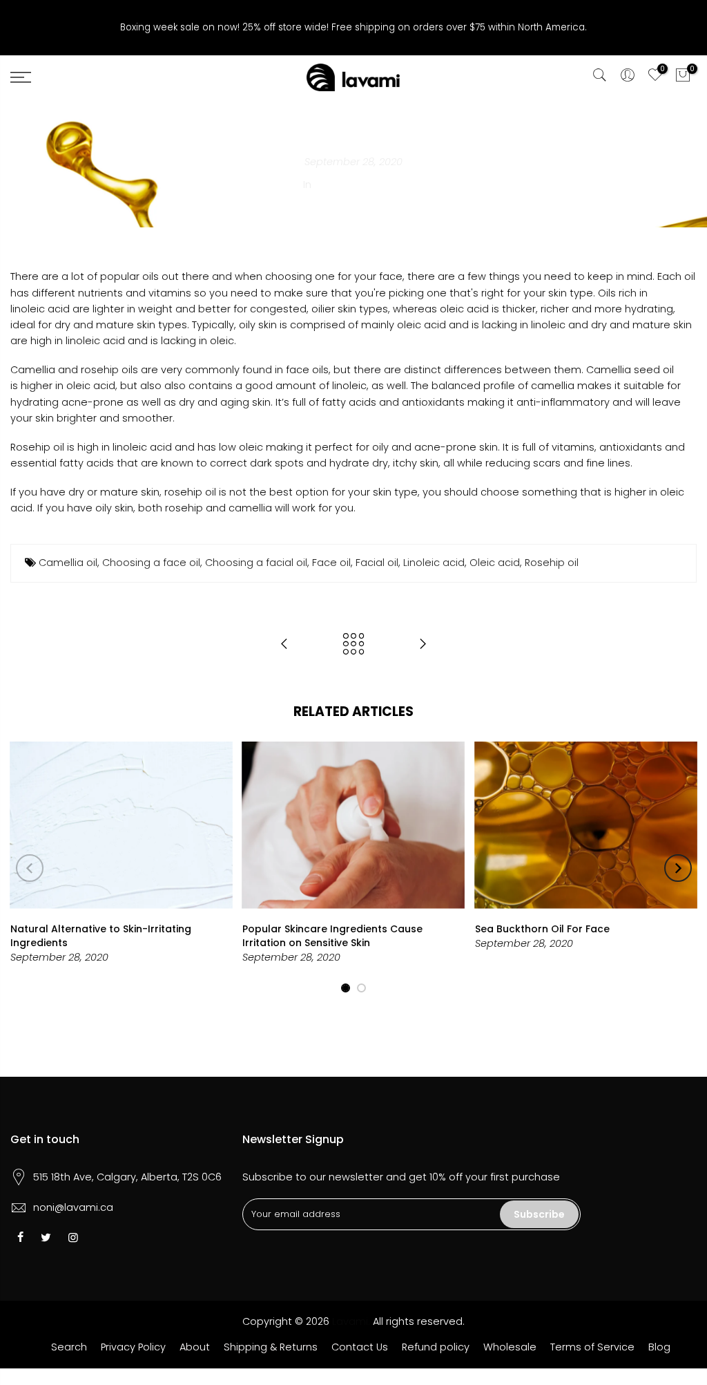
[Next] (678, 868)
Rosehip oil (552, 562)
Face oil (331, 562)
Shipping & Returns (271, 1347)
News (328, 184)
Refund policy (435, 1347)
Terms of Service (592, 1347)
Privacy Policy (133, 1347)
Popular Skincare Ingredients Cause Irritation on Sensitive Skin (332, 936)
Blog (659, 1347)
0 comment (375, 184)
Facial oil (377, 562)
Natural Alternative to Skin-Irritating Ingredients (100, 936)
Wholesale (509, 1347)
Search (69, 1347)
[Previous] (29, 868)
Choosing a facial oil (256, 562)
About (195, 1347)
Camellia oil (68, 562)
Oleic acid (494, 562)
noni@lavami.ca (73, 1207)
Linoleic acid (434, 562)
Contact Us (359, 1347)
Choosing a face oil (151, 562)
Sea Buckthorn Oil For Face (542, 929)
